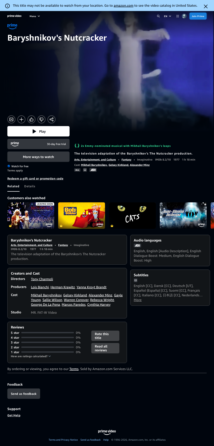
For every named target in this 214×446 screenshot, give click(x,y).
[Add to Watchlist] (21, 119)
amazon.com (123, 5)
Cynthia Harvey (99, 304)
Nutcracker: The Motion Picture (30, 215)
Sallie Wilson (52, 300)
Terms (74, 369)
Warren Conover (76, 300)
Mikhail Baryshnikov (94, 165)
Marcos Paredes (74, 304)
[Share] (51, 119)
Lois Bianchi (40, 287)
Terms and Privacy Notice (63, 439)
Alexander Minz (140, 165)
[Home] (14, 16)
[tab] (13, 186)
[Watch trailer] (11, 119)
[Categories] (177, 16)
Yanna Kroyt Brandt (91, 287)
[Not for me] (41, 119)
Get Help (13, 415)
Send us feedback (90, 439)
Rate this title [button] (102, 336)
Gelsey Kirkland (118, 165)
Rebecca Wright (102, 300)
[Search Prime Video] (158, 16)
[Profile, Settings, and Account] (184, 16)
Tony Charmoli (42, 279)
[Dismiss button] (205, 6)
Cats (132, 215)
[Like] (31, 119)
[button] (38, 131)
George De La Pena (45, 304)
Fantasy (126, 159)
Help (106, 439)
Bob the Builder (81, 215)
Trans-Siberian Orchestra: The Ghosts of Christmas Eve (183, 215)
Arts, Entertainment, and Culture (95, 159)
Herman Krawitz (62, 287)
